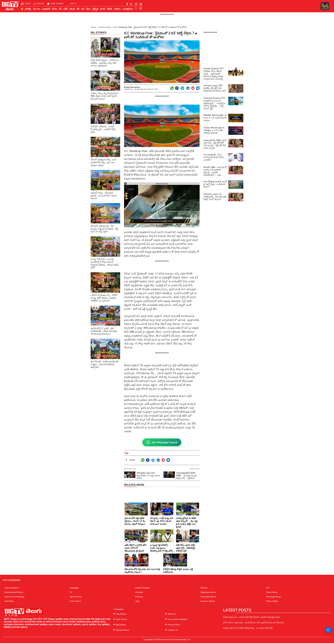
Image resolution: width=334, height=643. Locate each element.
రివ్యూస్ (72, 9)
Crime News (75, 601)
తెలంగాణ (36, 9)
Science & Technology (14, 596)
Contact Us (173, 630)
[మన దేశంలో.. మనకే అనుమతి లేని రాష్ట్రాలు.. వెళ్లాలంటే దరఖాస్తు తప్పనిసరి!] (105, 349)
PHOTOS (40, 3)
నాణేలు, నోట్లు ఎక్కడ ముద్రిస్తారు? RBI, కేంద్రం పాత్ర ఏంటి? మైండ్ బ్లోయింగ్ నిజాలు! (104, 96)
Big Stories (121, 624)
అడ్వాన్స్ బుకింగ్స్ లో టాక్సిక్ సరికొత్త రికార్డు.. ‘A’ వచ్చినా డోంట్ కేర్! (248, 628)
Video (28, 3)
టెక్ (78, 9)
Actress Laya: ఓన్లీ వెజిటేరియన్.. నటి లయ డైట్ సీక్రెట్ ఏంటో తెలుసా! (215, 196)
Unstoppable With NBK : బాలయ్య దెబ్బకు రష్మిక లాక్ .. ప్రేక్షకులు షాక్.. (179, 476)
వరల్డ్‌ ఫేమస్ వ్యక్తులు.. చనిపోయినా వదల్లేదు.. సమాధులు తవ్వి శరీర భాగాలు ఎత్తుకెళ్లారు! (105, 63)
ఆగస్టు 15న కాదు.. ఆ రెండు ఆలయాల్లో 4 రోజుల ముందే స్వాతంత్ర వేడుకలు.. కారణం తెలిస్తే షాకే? (105, 263)
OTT (268, 588)
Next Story (195, 468)
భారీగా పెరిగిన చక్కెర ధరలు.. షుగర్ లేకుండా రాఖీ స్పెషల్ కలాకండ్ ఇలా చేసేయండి (253, 622)
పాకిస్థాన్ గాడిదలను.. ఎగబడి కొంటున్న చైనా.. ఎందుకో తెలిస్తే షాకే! (103, 129)
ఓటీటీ (66, 9)
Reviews (139, 596)
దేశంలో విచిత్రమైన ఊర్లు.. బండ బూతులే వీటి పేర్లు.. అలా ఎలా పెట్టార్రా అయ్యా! (103, 162)
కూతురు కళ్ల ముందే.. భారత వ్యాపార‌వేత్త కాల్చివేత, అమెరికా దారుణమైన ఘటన (251, 617)
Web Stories (121, 619)
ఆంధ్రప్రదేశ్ (46, 9)
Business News (208, 601)
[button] (136, 8)
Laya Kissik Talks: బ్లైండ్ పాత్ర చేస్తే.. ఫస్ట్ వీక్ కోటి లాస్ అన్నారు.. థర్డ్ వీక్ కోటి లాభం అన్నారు (215, 144)
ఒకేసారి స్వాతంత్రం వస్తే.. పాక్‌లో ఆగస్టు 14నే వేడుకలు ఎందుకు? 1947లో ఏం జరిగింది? (104, 298)
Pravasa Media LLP (181, 639)
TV (71, 592)
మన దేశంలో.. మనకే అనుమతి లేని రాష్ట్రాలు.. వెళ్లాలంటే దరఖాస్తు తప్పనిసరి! (105, 364)
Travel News (272, 592)
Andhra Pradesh (142, 588)
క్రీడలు (88, 9)
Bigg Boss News (208, 592)
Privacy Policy (174, 624)
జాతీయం (117, 9)
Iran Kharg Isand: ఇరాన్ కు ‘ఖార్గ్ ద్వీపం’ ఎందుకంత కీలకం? (215, 184)
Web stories (57, 3)
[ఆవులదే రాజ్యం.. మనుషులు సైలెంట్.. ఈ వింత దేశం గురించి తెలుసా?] (105, 180)
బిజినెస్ (109, 9)
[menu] (140, 8)
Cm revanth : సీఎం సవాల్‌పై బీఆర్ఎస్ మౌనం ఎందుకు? (214, 157)
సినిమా (54, 9)
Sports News (76, 596)
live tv (73, 3)
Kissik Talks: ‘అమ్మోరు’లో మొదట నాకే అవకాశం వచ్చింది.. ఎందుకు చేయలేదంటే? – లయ (215, 171)
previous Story (130, 468)
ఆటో (83, 9)
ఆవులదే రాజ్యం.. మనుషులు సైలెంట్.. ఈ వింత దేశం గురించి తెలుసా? (104, 195)
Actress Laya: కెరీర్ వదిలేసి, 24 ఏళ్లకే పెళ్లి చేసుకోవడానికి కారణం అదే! (215, 88)
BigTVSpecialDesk (133, 87)
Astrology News (273, 596)
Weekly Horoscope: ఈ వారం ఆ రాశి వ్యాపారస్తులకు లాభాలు (215, 118)
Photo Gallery (272, 601)
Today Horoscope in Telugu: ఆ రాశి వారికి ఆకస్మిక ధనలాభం (214, 130)
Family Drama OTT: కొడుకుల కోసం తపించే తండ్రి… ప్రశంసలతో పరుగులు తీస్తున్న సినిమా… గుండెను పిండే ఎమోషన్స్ (215, 73)
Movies (204, 588)
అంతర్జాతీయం (128, 9)
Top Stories (121, 614)
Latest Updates (11, 588)
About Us (172, 614)
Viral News (9, 601)
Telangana (74, 588)
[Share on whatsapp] (172, 88)
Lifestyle (139, 592)
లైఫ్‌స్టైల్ (95, 9)
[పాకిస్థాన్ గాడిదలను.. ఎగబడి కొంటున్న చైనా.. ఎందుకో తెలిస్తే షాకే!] (105, 114)
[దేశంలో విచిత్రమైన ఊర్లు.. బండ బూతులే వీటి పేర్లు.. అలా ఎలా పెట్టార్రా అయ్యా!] (105, 147)
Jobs (137, 601)
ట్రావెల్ (102, 9)
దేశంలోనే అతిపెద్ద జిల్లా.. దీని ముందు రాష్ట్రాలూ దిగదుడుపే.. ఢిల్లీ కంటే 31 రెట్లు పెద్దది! (104, 228)
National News (122, 630)
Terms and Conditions (177, 619)
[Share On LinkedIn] (188, 88)
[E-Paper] (325, 6)
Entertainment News (13, 592)
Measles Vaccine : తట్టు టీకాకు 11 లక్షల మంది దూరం (148, 475)
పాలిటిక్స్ (28, 9)
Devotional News (208, 596)
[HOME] (22, 9)
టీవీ (60, 9)
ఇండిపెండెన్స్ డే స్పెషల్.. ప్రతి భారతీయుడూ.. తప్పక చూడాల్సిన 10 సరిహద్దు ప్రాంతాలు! (104, 331)
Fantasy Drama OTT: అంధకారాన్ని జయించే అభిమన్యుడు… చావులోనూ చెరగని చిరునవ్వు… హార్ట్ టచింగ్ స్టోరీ (215, 103)
